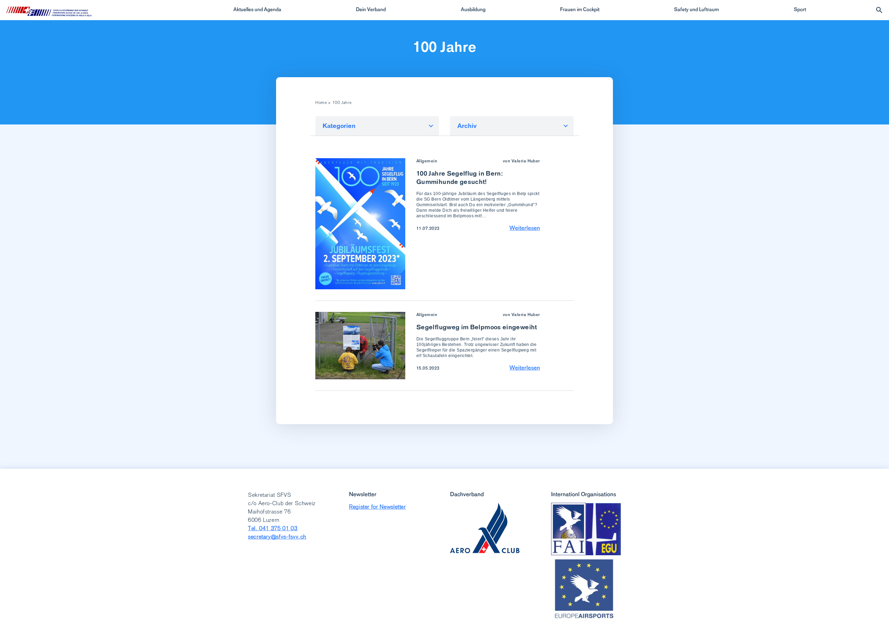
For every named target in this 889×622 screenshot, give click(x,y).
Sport (800, 9)
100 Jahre (444, 47)
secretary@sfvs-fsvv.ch (277, 536)
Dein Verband (371, 9)
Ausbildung (473, 9)
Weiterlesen (524, 228)
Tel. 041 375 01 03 (273, 528)
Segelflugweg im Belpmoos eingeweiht (476, 327)
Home (321, 102)
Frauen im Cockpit (579, 9)
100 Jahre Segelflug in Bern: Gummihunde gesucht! (459, 177)
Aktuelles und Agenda (257, 9)
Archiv (467, 125)
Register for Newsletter (377, 506)
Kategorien (339, 125)
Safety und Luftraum (696, 9)
